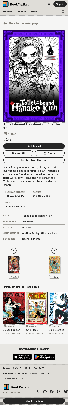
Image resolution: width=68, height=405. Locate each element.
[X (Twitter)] (38, 391)
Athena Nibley (48, 233)
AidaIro (26, 227)
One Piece (32, 329)
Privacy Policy (39, 374)
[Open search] (63, 11)
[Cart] (48, 4)
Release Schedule (15, 374)
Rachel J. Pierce (31, 238)
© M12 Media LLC (12, 392)
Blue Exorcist (56, 329)
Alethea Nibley (30, 233)
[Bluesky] (66, 391)
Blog (6, 368)
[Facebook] (52, 391)
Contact (39, 368)
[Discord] (45, 391)
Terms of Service (14, 379)
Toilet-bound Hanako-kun (37, 215)
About (17, 368)
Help (27, 368)
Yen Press (27, 221)
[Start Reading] (34, 76)
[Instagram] (59, 391)
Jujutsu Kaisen (11, 329)
